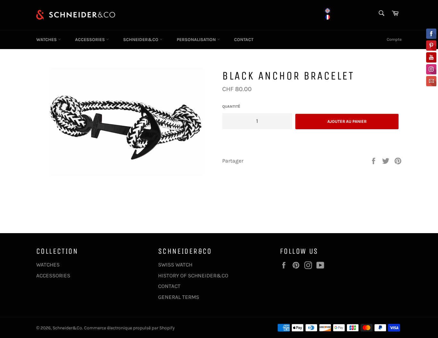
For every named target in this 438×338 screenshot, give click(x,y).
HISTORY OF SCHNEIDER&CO (193, 275)
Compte (394, 39)
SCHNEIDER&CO (141, 39)
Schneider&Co (67, 327)
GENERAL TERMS (178, 297)
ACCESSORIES (90, 39)
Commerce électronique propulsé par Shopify (129, 327)
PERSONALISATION (197, 39)
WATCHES (47, 39)
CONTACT (243, 39)
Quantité (231, 106)
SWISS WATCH (175, 264)
